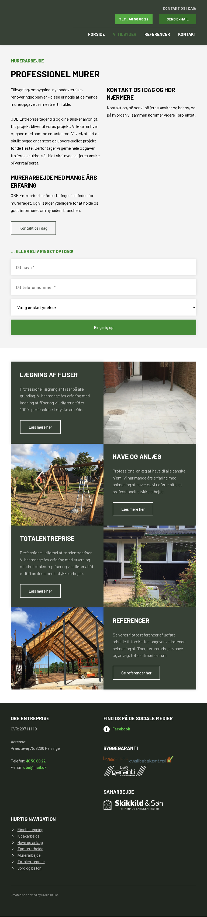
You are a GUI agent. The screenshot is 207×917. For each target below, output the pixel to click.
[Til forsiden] (34, 22)
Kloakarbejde (29, 836)
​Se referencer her (136, 672)
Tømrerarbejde (30, 849)
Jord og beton (30, 868)
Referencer (157, 34)
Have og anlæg (30, 843)
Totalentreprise (31, 862)
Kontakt (187, 34)
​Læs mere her (40, 427)
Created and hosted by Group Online (34, 895)
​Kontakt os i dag (33, 228)
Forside (96, 34)
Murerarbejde (29, 855)
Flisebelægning (30, 830)
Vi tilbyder (124, 34)
